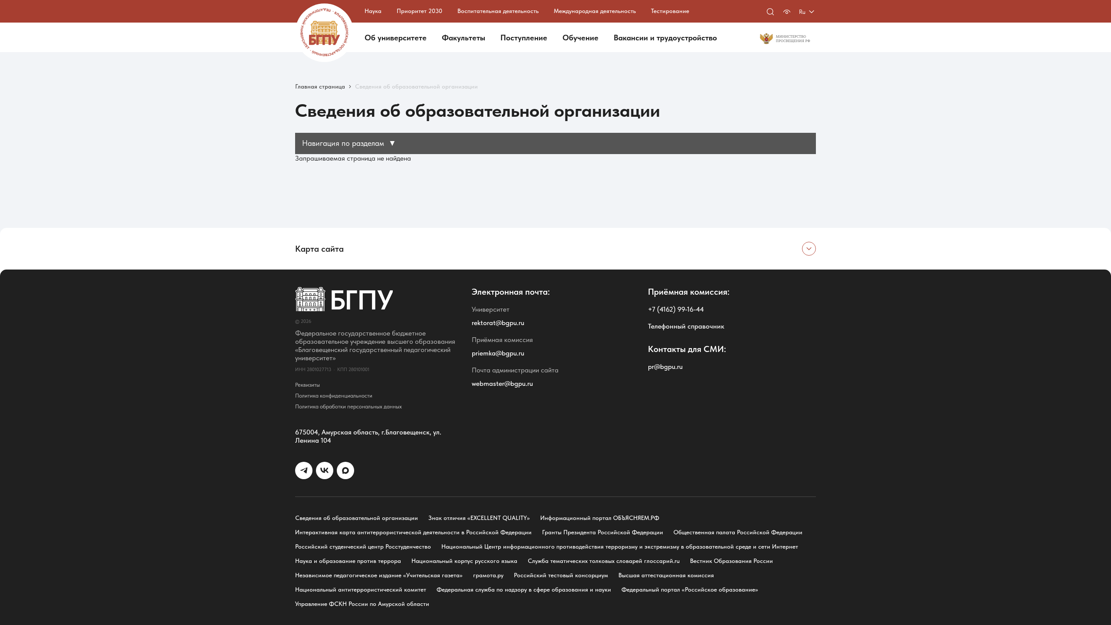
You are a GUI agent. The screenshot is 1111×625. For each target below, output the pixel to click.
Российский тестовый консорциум (561, 575)
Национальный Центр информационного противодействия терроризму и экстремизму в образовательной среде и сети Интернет (619, 546)
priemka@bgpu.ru (498, 353)
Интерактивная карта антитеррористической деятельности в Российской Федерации (413, 532)
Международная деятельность (595, 10)
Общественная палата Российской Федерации (738, 532)
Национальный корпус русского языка (464, 560)
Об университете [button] (396, 37)
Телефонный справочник (686, 326)
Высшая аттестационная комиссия (666, 575)
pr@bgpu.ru (665, 366)
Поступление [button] (523, 37)
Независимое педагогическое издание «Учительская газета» (379, 575)
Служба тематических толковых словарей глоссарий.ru (604, 560)
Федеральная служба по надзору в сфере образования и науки (524, 589)
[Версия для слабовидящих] (786, 11)
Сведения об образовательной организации (356, 517)
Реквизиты (307, 385)
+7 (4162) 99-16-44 (676, 309)
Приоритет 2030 (419, 10)
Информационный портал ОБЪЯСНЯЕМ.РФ (599, 517)
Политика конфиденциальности (333, 395)
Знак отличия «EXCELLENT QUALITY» (479, 517)
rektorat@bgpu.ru (498, 323)
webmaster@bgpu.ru (502, 383)
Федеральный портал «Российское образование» (689, 589)
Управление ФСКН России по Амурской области (362, 603)
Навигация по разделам (349, 143)
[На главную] (324, 32)
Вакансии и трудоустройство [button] (665, 37)
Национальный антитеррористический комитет (360, 589)
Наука (373, 10)
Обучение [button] (580, 37)
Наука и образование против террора (348, 560)
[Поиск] (770, 11)
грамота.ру (488, 575)
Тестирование (670, 10)
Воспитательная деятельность (498, 10)
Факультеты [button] (463, 37)
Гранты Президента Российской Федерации (602, 532)
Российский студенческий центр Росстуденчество (363, 546)
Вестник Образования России (731, 560)
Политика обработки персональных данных (348, 406)
